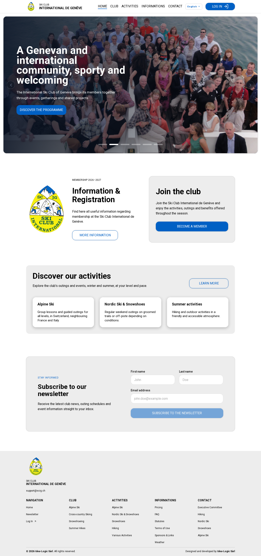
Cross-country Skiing (80, 514)
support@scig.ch (35, 490)
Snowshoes (118, 521)
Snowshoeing (76, 521)
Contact (175, 6)
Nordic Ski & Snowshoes (125, 514)
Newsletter (32, 514)
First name (138, 371)
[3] (125, 144)
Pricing (159, 507)
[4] (136, 144)
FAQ (157, 514)
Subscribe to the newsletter (177, 413)
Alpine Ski (74, 507)
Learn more (209, 283)
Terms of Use (162, 528)
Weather (159, 542)
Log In (217, 6)
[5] (147, 144)
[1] (102, 144)
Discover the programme (41, 110)
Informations (153, 6)
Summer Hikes (77, 528)
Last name (186, 371)
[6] (158, 144)
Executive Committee (210, 507)
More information (95, 235)
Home (102, 6)
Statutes (159, 521)
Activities (130, 6)
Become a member (192, 226)
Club (114, 6)
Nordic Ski (203, 521)
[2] (113, 144)
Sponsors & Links (164, 535)
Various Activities (122, 535)
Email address (140, 390)
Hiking (115, 528)
